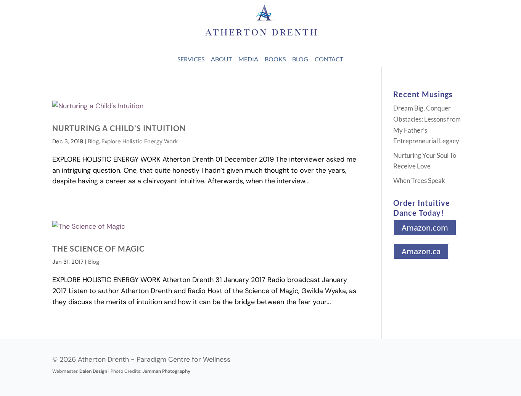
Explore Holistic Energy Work (139, 141)
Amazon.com (425, 228)
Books (275, 59)
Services (190, 59)
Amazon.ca (421, 251)
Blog (300, 59)
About (221, 59)
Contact (329, 59)
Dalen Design (93, 371)
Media (248, 59)
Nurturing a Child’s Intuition (119, 128)
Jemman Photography (166, 371)
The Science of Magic (98, 248)
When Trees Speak (419, 180)
